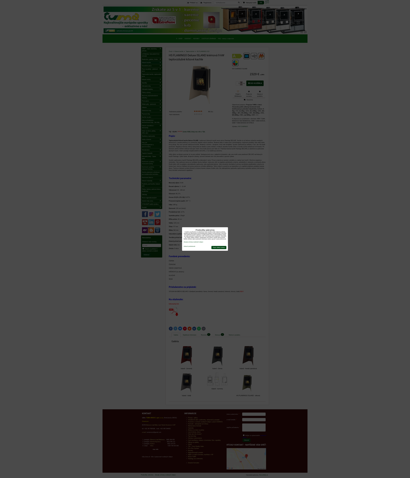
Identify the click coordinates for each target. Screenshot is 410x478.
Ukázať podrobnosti (189, 246)
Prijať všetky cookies (219, 247)
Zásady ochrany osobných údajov (193, 242)
